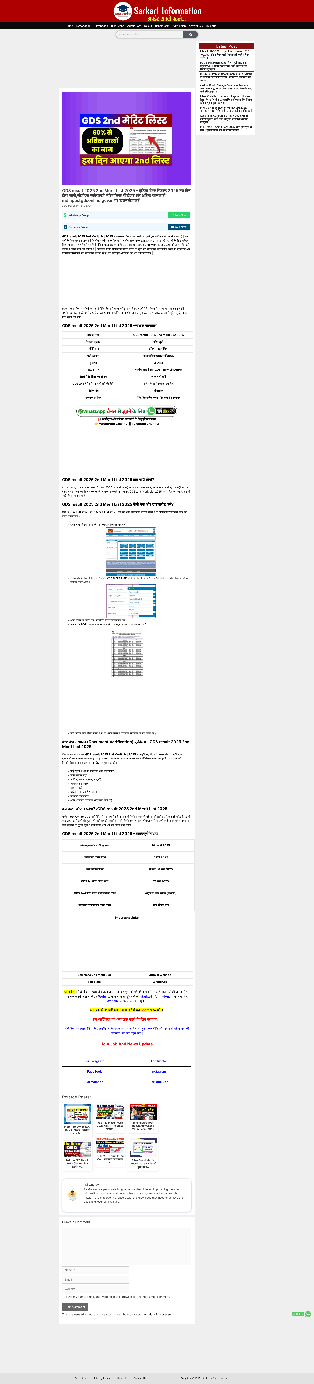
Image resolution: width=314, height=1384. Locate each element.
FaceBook (94, 1071)
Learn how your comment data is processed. (144, 1314)
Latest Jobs (83, 26)
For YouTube (159, 1082)
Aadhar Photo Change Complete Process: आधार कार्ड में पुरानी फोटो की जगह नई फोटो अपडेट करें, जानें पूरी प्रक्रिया (226, 88)
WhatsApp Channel (113, 424)
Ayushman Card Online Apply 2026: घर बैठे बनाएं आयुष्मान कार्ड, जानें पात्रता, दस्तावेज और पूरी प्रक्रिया (224, 119)
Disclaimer (81, 1378)
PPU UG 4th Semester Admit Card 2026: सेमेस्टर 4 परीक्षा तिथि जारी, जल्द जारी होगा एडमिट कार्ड (226, 109)
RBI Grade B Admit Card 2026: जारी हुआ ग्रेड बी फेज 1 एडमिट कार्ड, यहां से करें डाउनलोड (226, 128)
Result (148, 26)
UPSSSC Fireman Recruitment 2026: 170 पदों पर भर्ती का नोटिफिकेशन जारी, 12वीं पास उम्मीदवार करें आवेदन (226, 77)
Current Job (101, 26)
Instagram (159, 1071)
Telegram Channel (145, 424)
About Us (121, 1378)
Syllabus (211, 26)
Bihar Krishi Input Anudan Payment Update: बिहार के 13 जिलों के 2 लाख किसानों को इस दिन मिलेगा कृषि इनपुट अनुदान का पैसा (226, 99)
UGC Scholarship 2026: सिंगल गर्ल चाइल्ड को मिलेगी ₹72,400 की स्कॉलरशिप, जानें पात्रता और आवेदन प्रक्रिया (223, 66)
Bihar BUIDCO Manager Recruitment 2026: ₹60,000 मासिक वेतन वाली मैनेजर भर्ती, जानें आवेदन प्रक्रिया (225, 54)
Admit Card (134, 26)
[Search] (190, 34)
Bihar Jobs (117, 26)
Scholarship (162, 26)
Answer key (196, 26)
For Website (94, 1082)
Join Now (181, 215)
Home (69, 26)
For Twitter (159, 1061)
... (86, 1205)
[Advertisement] (127, 64)
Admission (179, 26)
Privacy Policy (102, 1378)
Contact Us (139, 1378)
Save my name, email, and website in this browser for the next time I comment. (118, 1296)
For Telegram (94, 1061)
